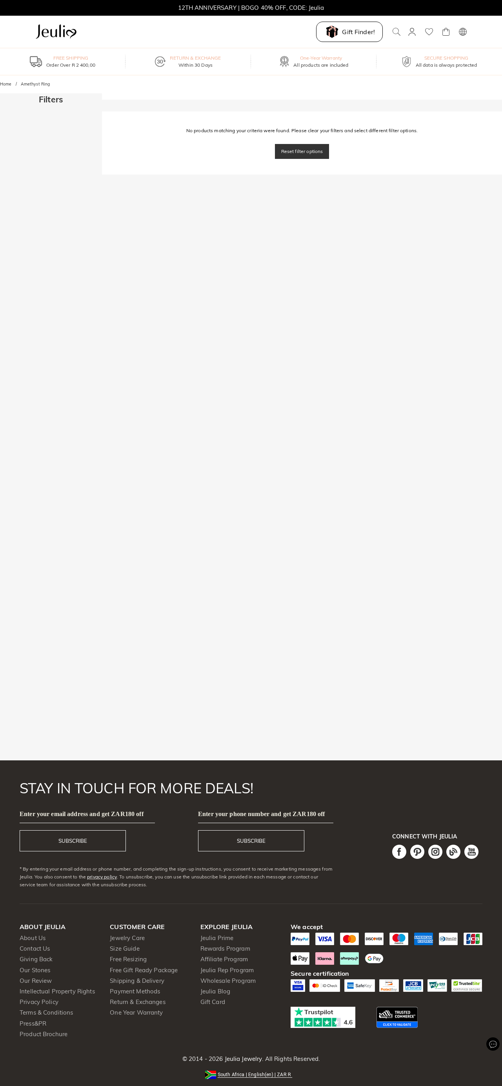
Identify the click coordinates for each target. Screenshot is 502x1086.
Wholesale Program (228, 980)
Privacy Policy (39, 1002)
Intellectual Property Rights (57, 991)
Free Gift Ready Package (144, 970)
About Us (32, 938)
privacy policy (102, 877)
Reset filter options (302, 151)
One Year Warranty (136, 1012)
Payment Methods (135, 991)
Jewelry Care (127, 938)
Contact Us (35, 948)
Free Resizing (128, 959)
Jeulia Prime (217, 938)
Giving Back (36, 959)
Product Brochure (43, 1034)
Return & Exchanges (137, 1002)
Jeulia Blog (215, 991)
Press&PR (33, 1023)
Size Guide (124, 948)
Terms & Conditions (46, 1012)
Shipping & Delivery (137, 980)
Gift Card (212, 1002)
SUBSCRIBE (72, 841)
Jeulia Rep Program (227, 970)
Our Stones (35, 970)
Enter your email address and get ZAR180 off (82, 814)
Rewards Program (225, 948)
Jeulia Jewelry (242, 1058)
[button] (251, 1074)
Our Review (36, 980)
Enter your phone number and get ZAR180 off (261, 814)
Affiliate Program (224, 959)
